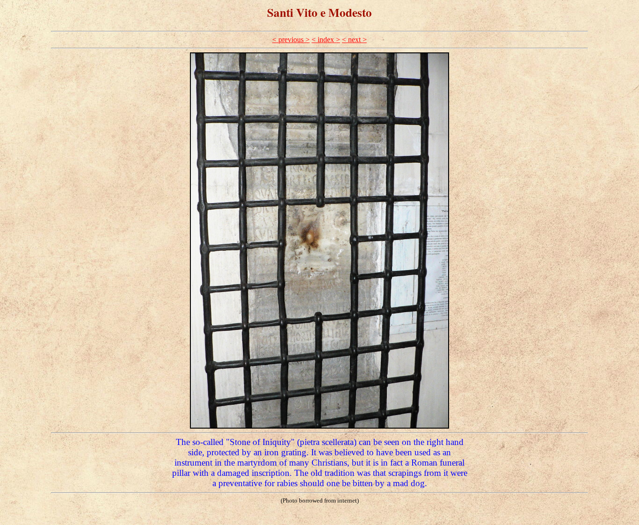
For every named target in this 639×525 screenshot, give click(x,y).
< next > (354, 40)
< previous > (291, 40)
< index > (326, 40)
